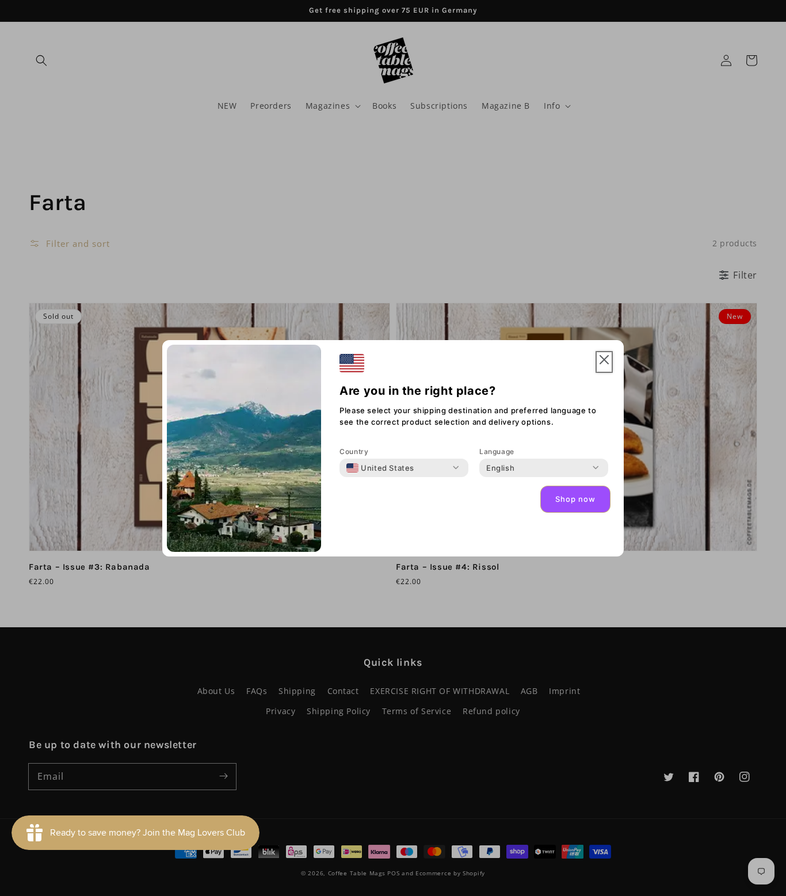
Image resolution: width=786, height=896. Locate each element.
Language (496, 451)
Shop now (575, 499)
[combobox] (380, 468)
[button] (604, 362)
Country (353, 451)
